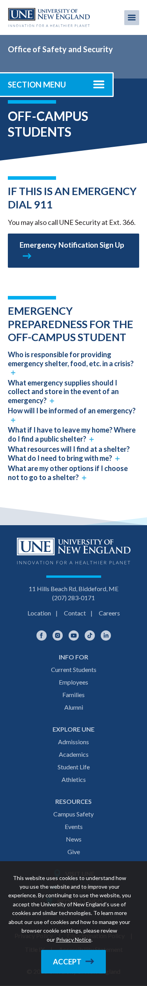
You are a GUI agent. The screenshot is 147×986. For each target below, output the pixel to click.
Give (73, 851)
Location (39, 613)
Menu (131, 17)
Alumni (73, 707)
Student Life (74, 767)
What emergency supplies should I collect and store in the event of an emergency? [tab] (63, 391)
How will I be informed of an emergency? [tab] (72, 410)
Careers (109, 613)
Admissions (73, 741)
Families (73, 694)
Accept (67, 961)
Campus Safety (73, 814)
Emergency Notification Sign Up (72, 245)
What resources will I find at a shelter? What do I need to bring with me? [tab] (69, 453)
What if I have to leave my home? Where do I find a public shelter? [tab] (72, 434)
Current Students (73, 669)
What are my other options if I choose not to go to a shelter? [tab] (68, 473)
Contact (75, 613)
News (74, 839)
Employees (73, 682)
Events (74, 826)
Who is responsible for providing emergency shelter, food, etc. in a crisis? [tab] (71, 359)
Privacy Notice (73, 939)
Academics (74, 754)
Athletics (74, 779)
